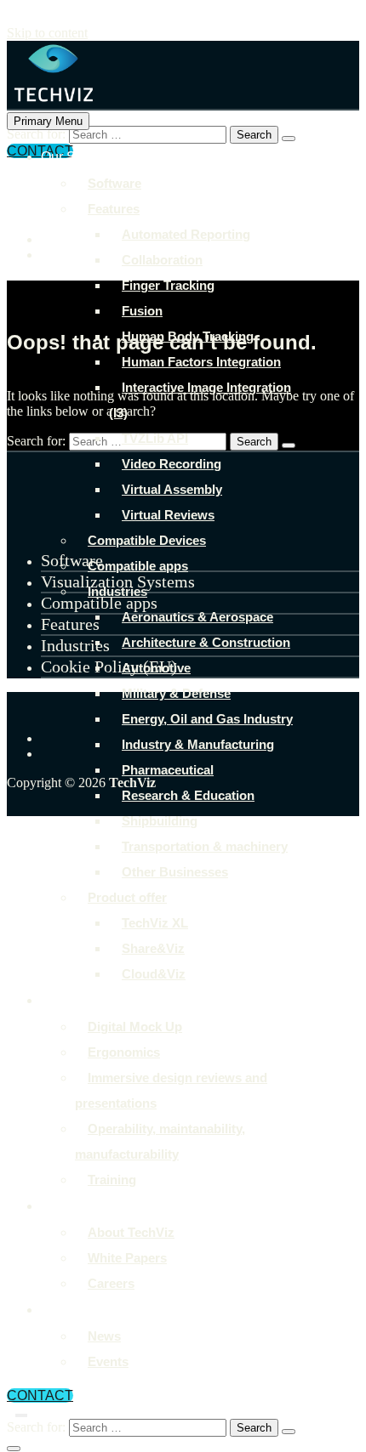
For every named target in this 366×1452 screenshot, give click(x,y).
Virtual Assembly (172, 489)
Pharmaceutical (168, 770)
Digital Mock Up (135, 1026)
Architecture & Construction (206, 642)
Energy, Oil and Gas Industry (207, 719)
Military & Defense (176, 693)
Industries (117, 591)
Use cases (73, 1000)
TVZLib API (155, 438)
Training (112, 1179)
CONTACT (40, 1395)
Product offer (127, 897)
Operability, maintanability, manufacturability (160, 1141)
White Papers (127, 1258)
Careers (111, 1283)
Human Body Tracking (188, 336)
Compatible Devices (147, 540)
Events (108, 1361)
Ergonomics (124, 1052)
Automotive (156, 668)
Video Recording (171, 464)
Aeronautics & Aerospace (197, 617)
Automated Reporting (186, 234)
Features (114, 208)
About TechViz (85, 1206)
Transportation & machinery (205, 846)
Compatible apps (138, 566)
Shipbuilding (159, 821)
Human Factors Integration (201, 361)
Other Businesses (175, 872)
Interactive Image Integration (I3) (200, 400)
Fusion (142, 310)
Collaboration (162, 259)
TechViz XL (155, 923)
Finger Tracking (168, 285)
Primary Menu (48, 121)
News (104, 1336)
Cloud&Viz (154, 974)
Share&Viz (153, 948)
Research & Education (188, 795)
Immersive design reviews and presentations (171, 1090)
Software (114, 183)
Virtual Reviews (168, 515)
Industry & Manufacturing (198, 744)
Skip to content (47, 33)
